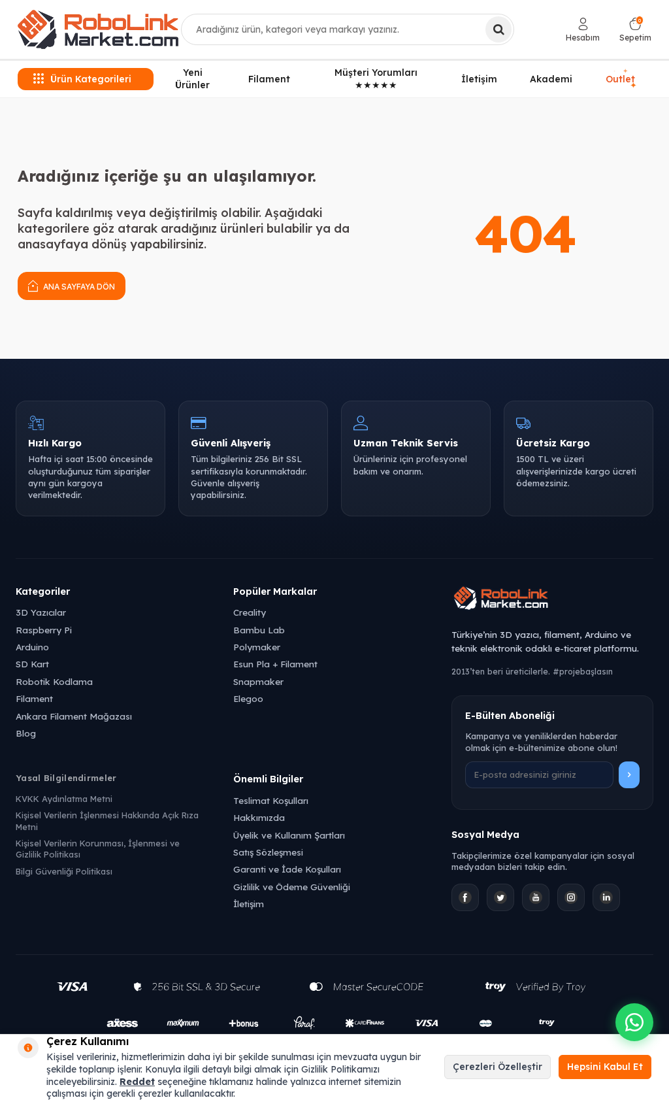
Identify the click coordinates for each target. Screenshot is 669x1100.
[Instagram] (571, 897)
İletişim (479, 79)
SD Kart (32, 663)
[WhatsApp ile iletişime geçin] (634, 1022)
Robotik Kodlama (54, 681)
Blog (26, 733)
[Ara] (498, 29)
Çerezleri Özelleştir (497, 1067)
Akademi (551, 79)
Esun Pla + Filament (275, 663)
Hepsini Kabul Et (605, 1067)
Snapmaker (258, 681)
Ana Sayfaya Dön (78, 287)
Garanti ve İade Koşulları (287, 869)
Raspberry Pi (44, 629)
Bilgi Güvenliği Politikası (64, 871)
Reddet (137, 1082)
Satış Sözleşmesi (268, 852)
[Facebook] (465, 897)
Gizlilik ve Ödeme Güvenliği (291, 886)
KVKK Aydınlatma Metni (64, 798)
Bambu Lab (259, 629)
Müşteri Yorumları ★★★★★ (375, 79)
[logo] (98, 29)
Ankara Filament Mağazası (74, 716)
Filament (269, 79)
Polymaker (256, 646)
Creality (249, 612)
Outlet (621, 79)
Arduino (32, 646)
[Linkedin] (606, 897)
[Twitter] (500, 897)
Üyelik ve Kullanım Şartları (289, 835)
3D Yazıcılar (41, 612)
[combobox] (347, 29)
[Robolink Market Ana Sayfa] (552, 600)
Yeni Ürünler (192, 79)
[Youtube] (535, 897)
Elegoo (248, 698)
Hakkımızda (259, 817)
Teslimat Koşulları (270, 800)
